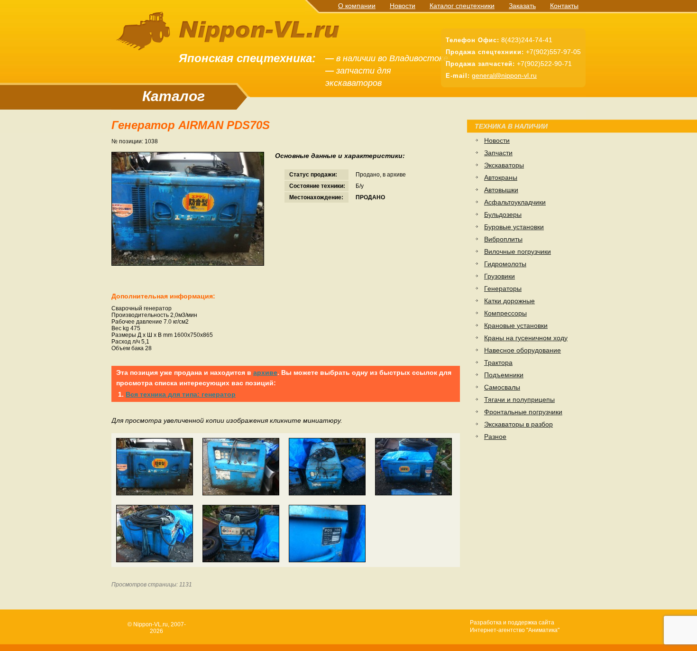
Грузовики (499, 276)
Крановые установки (516, 325)
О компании (357, 5)
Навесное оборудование (522, 350)
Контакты (564, 5)
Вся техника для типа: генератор (181, 394)
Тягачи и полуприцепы (519, 399)
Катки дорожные (509, 301)
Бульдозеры (503, 214)
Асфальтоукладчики (515, 202)
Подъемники (503, 375)
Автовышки (501, 190)
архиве (265, 372)
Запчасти (498, 153)
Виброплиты (503, 239)
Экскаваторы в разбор (518, 424)
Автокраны (500, 177)
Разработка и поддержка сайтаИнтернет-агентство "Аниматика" (514, 626)
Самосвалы (502, 387)
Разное (495, 436)
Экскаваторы (504, 165)
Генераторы (503, 288)
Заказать (522, 5)
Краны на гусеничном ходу (526, 338)
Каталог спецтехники (462, 5)
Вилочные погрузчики (517, 251)
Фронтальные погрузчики (523, 412)
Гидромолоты (505, 264)
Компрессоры (505, 313)
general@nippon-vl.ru (504, 75)
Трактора (498, 362)
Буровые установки (514, 227)
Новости (402, 5)
